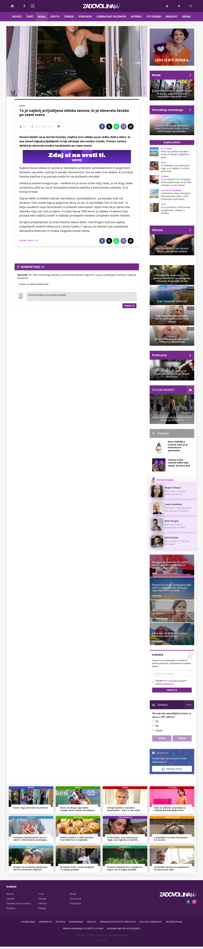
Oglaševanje (28, 921)
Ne (157, 725)
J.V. (24, 126)
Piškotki (91, 921)
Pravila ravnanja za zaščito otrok (83, 928)
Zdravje (69, 16)
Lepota (54, 16)
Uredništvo (45, 921)
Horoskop (85, 16)
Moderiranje (76, 921)
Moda (41, 16)
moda (30, 240)
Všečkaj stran (174, 768)
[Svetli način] (179, 6)
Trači (29, 16)
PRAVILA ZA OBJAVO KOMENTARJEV (34, 284)
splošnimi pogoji (176, 680)
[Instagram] (32, 6)
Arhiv (189, 704)
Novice (16, 16)
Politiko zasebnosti (164, 683)
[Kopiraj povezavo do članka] (131, 126)
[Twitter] (109, 126)
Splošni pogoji (174, 921)
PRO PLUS (60, 921)
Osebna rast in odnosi (111, 16)
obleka (22, 240)
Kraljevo (171, 16)
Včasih (159, 730)
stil (36, 240)
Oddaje (186, 16)
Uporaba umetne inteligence (123, 928)
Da (156, 721)
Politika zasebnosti (150, 921)
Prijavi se (129, 305)
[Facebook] (24, 6)
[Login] (167, 6)
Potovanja (154, 16)
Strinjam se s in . (170, 682)
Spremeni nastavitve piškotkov (118, 921)
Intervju (136, 16)
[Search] (190, 6)
